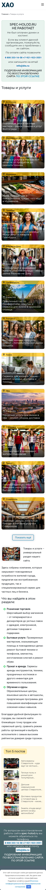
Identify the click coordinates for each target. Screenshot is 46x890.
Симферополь (12, 282)
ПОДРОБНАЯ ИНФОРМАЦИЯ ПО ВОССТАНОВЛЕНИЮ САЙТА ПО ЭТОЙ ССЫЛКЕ (23, 857)
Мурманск (10, 174)
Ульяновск (10, 427)
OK (29, 887)
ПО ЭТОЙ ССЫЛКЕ (27, 76)
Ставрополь (11, 499)
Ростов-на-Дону (13, 246)
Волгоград (10, 102)
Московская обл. (13, 138)
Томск (8, 355)
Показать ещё (23, 537)
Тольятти (10, 318)
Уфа (7, 391)
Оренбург (10, 210)
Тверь (8, 463)
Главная (5, 14)
